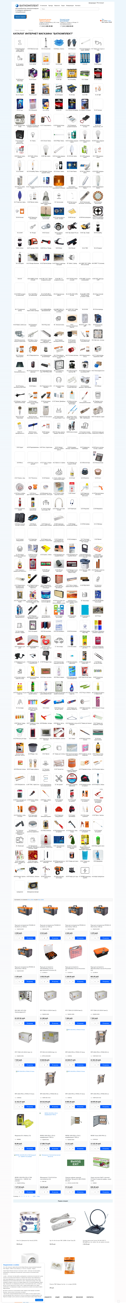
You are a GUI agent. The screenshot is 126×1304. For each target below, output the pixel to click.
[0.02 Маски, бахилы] (59, 42)
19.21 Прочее (45, 754)
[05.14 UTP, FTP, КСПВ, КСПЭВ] (72, 288)
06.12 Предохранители (33, 355)
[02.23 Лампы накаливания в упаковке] (59, 180)
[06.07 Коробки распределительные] (59, 334)
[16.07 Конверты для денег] (20, 640)
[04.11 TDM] (85, 242)
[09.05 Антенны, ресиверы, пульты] (33, 426)
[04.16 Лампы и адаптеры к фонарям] (59, 257)
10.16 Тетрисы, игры (20, 478)
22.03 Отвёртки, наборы (98, 784)
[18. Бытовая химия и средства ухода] (20, 671)
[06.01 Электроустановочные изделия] (72, 318)
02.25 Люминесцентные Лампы (85, 187)
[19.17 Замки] (72, 732)
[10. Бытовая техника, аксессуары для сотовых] (85, 426)
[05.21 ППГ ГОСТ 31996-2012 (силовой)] (72, 303)
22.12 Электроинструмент (46, 816)
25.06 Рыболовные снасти (46, 877)
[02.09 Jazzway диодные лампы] (59, 150)
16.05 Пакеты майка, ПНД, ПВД (85, 632)
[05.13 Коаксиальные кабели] (59, 288)
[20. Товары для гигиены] (59, 748)
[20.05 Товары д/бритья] (33, 763)
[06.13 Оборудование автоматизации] (46, 349)
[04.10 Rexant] (72, 242)
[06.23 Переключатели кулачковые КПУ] (85, 364)
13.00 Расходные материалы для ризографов (32, 556)
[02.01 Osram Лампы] (46, 134)
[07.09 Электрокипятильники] (85, 395)
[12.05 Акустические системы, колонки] (20, 518)
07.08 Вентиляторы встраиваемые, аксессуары (72, 402)
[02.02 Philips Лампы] (59, 134)
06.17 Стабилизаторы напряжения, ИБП (98, 356)
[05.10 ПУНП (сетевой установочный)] (20, 288)
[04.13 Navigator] (20, 257)
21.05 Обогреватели (20, 784)
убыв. (32, 899)
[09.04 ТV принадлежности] (20, 426)
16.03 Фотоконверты (59, 631)
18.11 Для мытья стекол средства (72, 693)
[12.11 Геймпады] (98, 518)
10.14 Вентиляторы (85, 462)
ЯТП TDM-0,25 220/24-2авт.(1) (99, 1010)
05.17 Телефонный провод (20, 310)
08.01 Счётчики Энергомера (20, 417)
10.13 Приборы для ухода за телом (72, 463)
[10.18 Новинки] (46, 472)
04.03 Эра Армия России (72, 232)
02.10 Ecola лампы (72, 156)
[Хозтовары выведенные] (98, 870)
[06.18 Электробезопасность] (20, 364)
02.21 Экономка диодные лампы (32, 187)
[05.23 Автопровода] (98, 303)
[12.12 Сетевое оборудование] (20, 533)
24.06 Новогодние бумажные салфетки (33, 862)
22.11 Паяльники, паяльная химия (32, 816)
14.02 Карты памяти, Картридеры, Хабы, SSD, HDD (32, 602)
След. (38, 1196)
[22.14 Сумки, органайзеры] (72, 809)
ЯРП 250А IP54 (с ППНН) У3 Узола (24, 1094)
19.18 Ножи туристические (98, 739)
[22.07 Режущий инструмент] (72, 794)
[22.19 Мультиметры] (46, 824)
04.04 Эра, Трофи (84, 232)
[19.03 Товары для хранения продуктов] (72, 702)
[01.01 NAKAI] (33, 58)
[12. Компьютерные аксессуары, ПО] (46, 502)
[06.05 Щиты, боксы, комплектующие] (33, 334)
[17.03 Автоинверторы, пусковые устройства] (98, 640)
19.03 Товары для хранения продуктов (72, 708)
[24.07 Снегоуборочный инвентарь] (46, 855)
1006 (34, 1196)
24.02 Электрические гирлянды (58, 846)
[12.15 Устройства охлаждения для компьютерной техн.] (59, 533)
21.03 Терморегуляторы (85, 769)
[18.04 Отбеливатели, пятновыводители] (72, 671)
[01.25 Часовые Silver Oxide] (20, 119)
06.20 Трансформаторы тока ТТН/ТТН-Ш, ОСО (46, 371)
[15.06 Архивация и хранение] (85, 610)
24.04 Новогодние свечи (98, 846)
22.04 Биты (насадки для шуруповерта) (19, 800)
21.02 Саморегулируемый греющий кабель (72, 770)
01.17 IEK (84, 94)
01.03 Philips (72, 64)
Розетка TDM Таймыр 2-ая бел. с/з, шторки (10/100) (63, 1284)
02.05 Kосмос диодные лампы (98, 141)
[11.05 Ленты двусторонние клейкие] (33, 487)
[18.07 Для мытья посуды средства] (20, 686)
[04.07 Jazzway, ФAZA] (33, 242)
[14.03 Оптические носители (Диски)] (46, 594)
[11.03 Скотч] (98, 472)
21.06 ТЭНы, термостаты (32, 784)
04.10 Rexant (72, 248)
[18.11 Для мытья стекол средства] (72, 686)
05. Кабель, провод (72, 263)
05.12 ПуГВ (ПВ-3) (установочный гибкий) (46, 294)
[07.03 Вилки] (98, 380)
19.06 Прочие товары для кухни (19, 724)
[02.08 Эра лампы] (46, 150)
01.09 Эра (58, 79)
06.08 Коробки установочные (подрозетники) (72, 341)
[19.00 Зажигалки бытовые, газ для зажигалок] (33, 702)
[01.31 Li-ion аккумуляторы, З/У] (98, 119)
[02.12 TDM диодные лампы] (98, 150)
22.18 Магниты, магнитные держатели (33, 831)
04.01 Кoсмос (45, 232)
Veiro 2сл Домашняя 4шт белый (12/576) (27, 1240)
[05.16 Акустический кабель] (98, 288)
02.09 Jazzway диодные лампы (59, 156)
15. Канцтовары (85, 600)
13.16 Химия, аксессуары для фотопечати (59, 586)
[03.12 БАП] (20, 226)
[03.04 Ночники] (20, 211)
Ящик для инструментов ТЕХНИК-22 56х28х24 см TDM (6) (25, 926)
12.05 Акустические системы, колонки (20, 524)
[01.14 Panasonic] (46, 88)
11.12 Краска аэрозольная (33, 509)
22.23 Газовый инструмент (98, 831)
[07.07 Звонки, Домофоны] (59, 395)
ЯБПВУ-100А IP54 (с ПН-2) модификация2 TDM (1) (72, 1136)
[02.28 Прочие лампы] (33, 196)
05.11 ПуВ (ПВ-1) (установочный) (33, 294)
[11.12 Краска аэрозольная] (33, 502)
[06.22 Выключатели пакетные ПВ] (72, 364)
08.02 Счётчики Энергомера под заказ (33, 417)
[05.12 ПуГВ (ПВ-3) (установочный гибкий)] (46, 288)
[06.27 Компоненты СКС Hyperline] (46, 380)
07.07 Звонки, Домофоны (58, 401)
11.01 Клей (72, 478)
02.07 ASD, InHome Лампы (33, 156)
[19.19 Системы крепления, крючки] (20, 748)
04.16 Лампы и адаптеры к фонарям (58, 264)
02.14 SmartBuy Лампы (33, 171)
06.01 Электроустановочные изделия (72, 326)
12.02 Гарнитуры (72, 508)
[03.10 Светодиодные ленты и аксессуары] (98, 211)
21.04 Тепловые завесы (98, 769)
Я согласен (39, 1300)
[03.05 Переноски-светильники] (33, 211)
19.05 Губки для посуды (98, 708)
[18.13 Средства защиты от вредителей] (98, 686)
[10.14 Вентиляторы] (85, 456)
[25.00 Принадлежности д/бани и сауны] (59, 855)
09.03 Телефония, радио (98, 416)
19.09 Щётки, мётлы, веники (59, 724)
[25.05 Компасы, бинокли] (33, 870)
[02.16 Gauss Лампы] (59, 165)
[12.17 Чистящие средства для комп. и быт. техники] (85, 533)
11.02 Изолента (85, 478)
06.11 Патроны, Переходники (20, 356)
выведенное (20, 892)
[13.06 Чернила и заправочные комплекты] (20, 564)
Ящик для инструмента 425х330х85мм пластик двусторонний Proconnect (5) (48, 968)
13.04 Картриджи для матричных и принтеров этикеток (85, 556)
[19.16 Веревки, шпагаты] (59, 732)
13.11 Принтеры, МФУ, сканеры (85, 570)
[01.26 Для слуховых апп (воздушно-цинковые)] (33, 119)
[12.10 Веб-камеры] (85, 518)
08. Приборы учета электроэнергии (98, 402)
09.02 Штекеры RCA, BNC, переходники (85, 417)
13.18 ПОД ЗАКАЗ (85, 585)
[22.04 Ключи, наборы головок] (33, 794)
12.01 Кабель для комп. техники (59, 509)
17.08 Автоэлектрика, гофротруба (71, 662)
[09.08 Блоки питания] (72, 426)
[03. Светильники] (59, 196)
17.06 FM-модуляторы (46, 662)
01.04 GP (85, 64)
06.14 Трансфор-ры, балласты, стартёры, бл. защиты (59, 356)
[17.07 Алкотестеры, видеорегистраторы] (59, 656)
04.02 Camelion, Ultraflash (59, 233)
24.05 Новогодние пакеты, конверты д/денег (20, 862)
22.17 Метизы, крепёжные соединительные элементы (20, 832)
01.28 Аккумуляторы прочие (59, 126)
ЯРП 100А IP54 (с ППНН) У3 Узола (75, 1094)
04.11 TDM (85, 248)
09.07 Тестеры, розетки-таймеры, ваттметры (59, 432)
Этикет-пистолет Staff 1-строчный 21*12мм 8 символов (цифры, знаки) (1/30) (101, 1179)
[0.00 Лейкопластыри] (33, 42)
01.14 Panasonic (46, 94)
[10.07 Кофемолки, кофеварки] (85, 441)
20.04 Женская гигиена (20, 769)
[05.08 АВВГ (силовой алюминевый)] (85, 272)
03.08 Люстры (72, 217)
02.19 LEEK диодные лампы (98, 172)
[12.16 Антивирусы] (72, 533)
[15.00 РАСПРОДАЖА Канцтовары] (98, 594)
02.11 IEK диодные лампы (85, 156)
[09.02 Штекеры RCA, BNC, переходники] (85, 410)
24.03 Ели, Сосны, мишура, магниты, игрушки (72, 847)
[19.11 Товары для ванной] (85, 717)
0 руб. (107, 21)
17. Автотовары (59, 646)
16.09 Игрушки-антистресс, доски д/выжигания (45, 648)
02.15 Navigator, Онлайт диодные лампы (46, 172)
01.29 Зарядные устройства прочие (72, 126)
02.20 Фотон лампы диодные (20, 187)
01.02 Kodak (59, 64)
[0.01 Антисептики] (46, 42)
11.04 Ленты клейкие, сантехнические (19, 494)
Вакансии (57, 5)
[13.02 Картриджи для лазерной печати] (59, 548)
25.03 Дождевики (98, 861)
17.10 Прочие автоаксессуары (98, 662)
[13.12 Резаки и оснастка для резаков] (98, 564)
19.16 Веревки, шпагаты (59, 738)
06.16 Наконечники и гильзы (85, 356)
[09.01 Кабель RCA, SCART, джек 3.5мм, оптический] (72, 410)
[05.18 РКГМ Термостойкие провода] (33, 303)
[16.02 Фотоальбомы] (46, 625)
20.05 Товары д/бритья (33, 769)
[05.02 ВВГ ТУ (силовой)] (98, 257)
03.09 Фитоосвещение (85, 217)
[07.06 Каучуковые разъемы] (46, 395)
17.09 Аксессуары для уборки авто (85, 662)
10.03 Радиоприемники (33, 447)
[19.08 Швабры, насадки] (46, 717)
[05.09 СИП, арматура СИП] (98, 272)
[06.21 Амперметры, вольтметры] (59, 364)
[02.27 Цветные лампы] (20, 196)
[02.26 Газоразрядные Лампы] (98, 180)
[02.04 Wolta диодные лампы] (85, 134)
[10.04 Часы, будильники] (46, 441)
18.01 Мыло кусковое (45, 677)
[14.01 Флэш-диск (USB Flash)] (20, 594)
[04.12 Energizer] (98, 242)
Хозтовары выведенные (98, 876)
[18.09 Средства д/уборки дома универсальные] (46, 686)
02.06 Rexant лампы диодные (20, 156)
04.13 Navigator (20, 263)
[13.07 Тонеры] (33, 564)
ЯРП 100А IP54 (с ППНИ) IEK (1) (100, 1094)
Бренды (51, 5)
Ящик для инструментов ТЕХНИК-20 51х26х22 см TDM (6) (50, 926)
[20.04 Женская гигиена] (20, 763)
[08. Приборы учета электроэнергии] (98, 395)
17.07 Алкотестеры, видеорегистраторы (59, 662)
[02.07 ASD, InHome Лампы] (33, 150)
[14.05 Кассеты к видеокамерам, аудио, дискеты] (72, 594)
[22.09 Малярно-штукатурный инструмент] (98, 794)
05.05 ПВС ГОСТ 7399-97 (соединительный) (45, 279)
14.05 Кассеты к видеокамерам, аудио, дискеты (72, 602)
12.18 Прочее (98, 539)
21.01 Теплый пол (59, 769)
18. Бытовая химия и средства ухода (19, 678)
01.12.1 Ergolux (20, 94)
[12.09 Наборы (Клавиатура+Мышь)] (72, 518)
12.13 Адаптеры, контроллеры (33, 540)
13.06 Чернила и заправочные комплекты (20, 570)
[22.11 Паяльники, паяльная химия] (33, 809)
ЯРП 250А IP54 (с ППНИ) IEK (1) (49, 1094)
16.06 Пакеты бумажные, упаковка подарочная (98, 632)
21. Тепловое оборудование (46, 770)
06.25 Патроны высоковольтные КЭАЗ (20, 386)
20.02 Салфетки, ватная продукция (85, 754)
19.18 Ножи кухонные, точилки (85, 739)
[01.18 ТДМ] (98, 88)
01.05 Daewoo (97, 64)
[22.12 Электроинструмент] (46, 809)
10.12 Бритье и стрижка (59, 462)
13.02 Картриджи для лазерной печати (58, 555)
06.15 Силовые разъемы (72, 355)
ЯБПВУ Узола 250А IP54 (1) (98, 1135)
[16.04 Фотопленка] (72, 625)
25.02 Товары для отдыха (85, 862)
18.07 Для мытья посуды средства (19, 693)
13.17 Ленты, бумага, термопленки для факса (72, 586)
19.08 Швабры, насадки (46, 723)
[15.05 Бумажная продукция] (72, 610)
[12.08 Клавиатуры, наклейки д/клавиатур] (59, 518)
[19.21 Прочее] (46, 748)
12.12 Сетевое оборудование (19, 540)
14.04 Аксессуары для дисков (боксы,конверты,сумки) (59, 602)
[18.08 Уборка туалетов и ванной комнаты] (33, 686)
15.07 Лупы (98, 616)
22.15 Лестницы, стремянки (85, 816)
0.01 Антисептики (45, 48)
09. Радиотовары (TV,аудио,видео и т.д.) (59, 417)
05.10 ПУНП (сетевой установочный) (19, 294)
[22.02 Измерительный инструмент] (85, 778)
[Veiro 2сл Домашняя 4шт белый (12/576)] (30, 1222)
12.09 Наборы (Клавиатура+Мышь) (72, 524)
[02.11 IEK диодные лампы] (85, 150)
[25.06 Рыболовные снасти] (46, 870)
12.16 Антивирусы (72, 539)
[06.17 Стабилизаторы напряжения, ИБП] (98, 349)
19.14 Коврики (33, 738)
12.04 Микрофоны (98, 508)
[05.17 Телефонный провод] (20, 303)
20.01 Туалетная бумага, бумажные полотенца (72, 754)
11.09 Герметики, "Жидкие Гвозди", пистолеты (84, 494)
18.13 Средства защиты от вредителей (98, 693)
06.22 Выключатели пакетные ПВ (72, 371)
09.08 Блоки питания (72, 432)
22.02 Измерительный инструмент (85, 785)
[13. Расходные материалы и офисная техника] (20, 548)
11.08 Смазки (72, 493)
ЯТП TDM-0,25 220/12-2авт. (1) (23, 1052)
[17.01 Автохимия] (72, 640)
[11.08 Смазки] (72, 487)
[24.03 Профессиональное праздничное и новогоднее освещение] (85, 840)
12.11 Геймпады (98, 524)
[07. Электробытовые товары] (59, 380)
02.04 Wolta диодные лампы (85, 141)
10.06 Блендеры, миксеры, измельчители (72, 448)
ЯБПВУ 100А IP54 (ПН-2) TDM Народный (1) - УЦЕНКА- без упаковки (23, 1179)
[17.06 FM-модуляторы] (46, 656)
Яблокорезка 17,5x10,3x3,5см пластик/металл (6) (48, 1178)
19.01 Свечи (46, 708)
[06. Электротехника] (59, 318)
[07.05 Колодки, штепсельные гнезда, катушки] (33, 395)
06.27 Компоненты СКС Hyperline (46, 386)
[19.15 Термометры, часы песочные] (46, 732)
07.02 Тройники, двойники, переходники (85, 386)
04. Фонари (33, 232)
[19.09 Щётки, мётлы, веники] (59, 717)
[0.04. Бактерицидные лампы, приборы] (85, 42)
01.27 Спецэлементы (45, 125)
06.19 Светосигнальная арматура (33, 371)
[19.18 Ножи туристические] (98, 732)
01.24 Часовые (98, 110)
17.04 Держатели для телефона (19, 662)
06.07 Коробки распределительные (59, 340)
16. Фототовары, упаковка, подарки (20, 632)
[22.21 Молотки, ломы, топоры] (72, 824)
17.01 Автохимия (72, 646)
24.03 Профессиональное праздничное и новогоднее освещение (85, 847)
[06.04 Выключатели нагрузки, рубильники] (20, 334)
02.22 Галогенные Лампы (45, 186)
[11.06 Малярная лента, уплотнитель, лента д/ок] (46, 487)
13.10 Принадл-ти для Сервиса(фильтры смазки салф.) (72, 571)
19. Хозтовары (20, 708)
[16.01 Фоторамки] (33, 625)
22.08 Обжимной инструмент (85, 800)
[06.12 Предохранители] (33, 349)
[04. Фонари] (33, 226)
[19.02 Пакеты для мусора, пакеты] (59, 702)
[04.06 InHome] (20, 242)
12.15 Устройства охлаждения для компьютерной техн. (59, 540)
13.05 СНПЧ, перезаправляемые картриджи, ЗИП (98, 556)
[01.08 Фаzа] (46, 73)
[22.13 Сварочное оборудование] (59, 809)
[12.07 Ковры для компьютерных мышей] (46, 518)
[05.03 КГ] (20, 272)
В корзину (30, 938)
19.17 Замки (72, 738)
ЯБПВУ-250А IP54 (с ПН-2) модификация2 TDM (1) (47, 1136)
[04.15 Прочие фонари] (46, 257)
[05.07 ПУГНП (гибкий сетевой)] (72, 272)
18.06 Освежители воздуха (98, 678)
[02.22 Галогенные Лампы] (46, 180)
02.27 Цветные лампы (20, 202)
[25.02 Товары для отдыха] (85, 855)
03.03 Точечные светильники (98, 202)
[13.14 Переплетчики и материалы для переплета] (33, 579)
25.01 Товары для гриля (72, 861)
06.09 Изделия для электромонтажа (85, 340)
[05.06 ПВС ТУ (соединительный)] (59, 272)
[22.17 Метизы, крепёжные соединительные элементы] (20, 824)
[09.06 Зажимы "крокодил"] (46, 426)
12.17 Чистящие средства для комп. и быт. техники (85, 540)
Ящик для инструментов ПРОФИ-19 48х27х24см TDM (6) (101, 926)
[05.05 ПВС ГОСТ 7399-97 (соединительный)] (46, 272)
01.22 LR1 (58, 110)
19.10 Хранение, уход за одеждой (72, 724)
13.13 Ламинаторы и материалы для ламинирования (20, 586)
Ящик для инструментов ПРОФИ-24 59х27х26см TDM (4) (75, 926)
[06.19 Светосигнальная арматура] (33, 364)
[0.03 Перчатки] (72, 42)
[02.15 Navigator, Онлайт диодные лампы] (46, 165)
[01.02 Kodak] (59, 58)
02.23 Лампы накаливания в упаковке (59, 187)
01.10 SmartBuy (72, 79)
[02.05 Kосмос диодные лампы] (98, 134)
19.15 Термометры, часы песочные (46, 739)
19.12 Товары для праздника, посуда (98, 724)
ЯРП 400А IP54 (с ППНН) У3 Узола (75, 1052)
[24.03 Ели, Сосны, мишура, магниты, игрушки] (72, 840)
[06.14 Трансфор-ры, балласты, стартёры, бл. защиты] (59, 349)
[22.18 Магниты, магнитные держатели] (33, 824)
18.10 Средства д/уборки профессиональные (58, 693)
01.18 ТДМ (98, 94)
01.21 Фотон (46, 110)
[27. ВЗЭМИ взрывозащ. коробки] (85, 870)
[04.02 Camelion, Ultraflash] (59, 226)
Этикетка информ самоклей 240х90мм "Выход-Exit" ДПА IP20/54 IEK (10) (75, 1179)
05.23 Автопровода (98, 309)
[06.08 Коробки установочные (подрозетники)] (72, 334)
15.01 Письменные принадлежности (20, 616)
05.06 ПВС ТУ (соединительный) (59, 279)
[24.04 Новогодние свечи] (98, 840)
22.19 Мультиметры (46, 830)
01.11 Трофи (85, 79)
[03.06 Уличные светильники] (46, 211)
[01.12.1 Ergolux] (20, 88)
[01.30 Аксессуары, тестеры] (85, 119)
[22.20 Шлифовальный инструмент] (59, 824)
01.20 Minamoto (33, 110)
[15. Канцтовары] (85, 594)
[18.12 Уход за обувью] (85, 686)
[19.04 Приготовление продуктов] (85, 702)
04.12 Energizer (98, 248)
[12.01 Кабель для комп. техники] (59, 502)
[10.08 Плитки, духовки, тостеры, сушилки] (98, 441)
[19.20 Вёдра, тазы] (33, 748)
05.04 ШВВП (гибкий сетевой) (33, 279)
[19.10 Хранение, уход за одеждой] (72, 717)
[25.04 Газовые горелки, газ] (20, 870)
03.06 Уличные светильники (46, 218)
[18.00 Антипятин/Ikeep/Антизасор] (33, 671)
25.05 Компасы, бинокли (33, 876)
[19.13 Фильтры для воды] (20, 732)
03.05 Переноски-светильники (32, 218)
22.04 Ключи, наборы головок (32, 800)
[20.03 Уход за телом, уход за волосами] (98, 748)
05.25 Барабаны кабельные (33, 325)
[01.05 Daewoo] (98, 58)
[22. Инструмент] (59, 778)
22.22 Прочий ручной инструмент (85, 831)
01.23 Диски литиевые (85, 110)
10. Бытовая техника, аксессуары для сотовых (84, 432)
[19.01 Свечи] (46, 702)
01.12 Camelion (98, 79)
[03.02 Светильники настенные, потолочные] (85, 196)
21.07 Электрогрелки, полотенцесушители (45, 785)
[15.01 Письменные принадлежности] (20, 610)
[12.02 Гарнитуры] (72, 502)
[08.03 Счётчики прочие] (46, 410)
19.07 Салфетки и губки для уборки (33, 724)
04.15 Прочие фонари (45, 263)
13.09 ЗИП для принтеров (59, 570)
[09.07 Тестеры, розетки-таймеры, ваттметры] (59, 426)
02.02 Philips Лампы (59, 140)
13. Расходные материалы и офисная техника (20, 556)
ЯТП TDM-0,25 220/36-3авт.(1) (73, 1010)
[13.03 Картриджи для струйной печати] (72, 548)
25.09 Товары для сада (72, 876)
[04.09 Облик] (59, 242)
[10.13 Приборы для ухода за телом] (72, 456)
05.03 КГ (20, 278)
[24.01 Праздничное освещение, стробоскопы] (46, 840)
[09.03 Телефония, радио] (98, 410)
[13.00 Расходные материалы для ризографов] (33, 548)
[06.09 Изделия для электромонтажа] (85, 334)
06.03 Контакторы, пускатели (98, 325)
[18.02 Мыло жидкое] (59, 671)
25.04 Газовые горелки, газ (20, 877)
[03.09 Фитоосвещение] (85, 211)
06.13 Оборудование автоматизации (46, 356)
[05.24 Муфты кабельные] (20, 318)
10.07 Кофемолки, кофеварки (85, 448)
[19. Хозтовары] (20, 702)
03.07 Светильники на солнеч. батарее (59, 218)
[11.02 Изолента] (85, 472)
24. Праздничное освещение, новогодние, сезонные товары (32, 847)
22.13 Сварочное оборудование (59, 816)
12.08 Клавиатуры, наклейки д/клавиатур (59, 524)
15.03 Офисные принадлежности (46, 616)
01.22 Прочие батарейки (72, 110)
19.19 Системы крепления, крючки (20, 754)
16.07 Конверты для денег (20, 647)
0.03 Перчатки (72, 48)
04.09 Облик (59, 248)
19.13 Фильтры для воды (19, 738)
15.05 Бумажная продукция (72, 616)
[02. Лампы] (33, 134)
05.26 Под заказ (46, 324)
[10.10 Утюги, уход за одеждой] (33, 456)
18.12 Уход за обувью (85, 692)
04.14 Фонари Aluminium (33, 263)
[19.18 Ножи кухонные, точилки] (85, 732)
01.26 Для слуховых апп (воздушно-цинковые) (32, 126)
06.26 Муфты (32, 386)
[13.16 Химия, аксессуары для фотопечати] (59, 579)
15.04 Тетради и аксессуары (59, 616)
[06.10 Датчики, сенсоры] (98, 334)
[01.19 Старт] (20, 104)
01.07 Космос (32, 79)
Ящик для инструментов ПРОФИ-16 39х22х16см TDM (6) (25, 967)
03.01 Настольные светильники (72, 202)
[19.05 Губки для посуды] (98, 702)
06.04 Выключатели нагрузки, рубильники (19, 340)
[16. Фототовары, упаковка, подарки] (20, 625)
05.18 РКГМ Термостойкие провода (33, 310)
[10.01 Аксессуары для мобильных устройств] (98, 426)
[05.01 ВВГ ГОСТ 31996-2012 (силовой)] (85, 257)
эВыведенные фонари (33, 892)
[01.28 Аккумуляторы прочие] (59, 119)
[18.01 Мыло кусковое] (46, 671)
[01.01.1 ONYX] (46, 58)
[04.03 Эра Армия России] (72, 226)
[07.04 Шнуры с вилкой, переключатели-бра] (20, 395)
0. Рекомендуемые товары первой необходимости (20, 50)
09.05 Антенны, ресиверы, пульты (33, 432)
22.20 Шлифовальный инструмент (59, 831)
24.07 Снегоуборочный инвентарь (46, 862)
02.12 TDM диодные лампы (98, 156)
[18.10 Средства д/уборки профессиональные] (59, 686)
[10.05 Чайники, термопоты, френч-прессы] (59, 441)
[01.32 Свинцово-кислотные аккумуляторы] (20, 134)
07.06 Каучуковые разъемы (45, 402)
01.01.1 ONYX (45, 64)
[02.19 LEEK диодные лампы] (98, 165)
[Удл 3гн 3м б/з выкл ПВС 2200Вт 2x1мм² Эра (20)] (63, 1222)
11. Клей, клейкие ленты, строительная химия (58, 478)
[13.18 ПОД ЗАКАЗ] (85, 579)
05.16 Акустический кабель (98, 294)
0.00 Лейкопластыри (33, 48)
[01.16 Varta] (72, 88)
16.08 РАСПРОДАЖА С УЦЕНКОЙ (33, 647)
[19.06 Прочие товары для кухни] (20, 717)
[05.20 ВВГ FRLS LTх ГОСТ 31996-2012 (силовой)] (59, 303)
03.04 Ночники (19, 217)
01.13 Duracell (32, 94)
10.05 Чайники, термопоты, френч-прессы (59, 448)
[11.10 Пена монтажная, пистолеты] (98, 487)
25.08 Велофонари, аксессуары (59, 877)
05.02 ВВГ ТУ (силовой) (98, 263)
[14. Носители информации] (98, 579)
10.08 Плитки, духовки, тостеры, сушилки (98, 448)
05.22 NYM (85, 309)
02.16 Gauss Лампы (59, 171)
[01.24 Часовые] (98, 104)
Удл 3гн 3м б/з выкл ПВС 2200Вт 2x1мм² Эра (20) (62, 1240)
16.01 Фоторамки (32, 631)
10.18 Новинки (46, 478)
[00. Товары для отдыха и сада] (98, 42)
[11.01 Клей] (72, 472)
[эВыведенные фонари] (33, 886)
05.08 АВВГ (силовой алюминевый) (84, 279)
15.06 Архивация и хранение (85, 616)
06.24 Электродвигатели (98, 370)
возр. (29, 899)
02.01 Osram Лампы (46, 140)
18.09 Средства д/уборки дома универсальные (45, 693)
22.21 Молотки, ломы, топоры (72, 831)
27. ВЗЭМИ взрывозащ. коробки (85, 877)
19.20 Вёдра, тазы (33, 754)
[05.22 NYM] (85, 303)
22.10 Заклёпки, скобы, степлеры (20, 816)
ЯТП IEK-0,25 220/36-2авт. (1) (48, 1052)
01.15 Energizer (59, 94)
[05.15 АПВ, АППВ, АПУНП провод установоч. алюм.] (85, 288)
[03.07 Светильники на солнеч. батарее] (59, 211)
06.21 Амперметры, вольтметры (59, 371)
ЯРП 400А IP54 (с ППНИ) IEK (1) (100, 1052)
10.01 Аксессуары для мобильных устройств (98, 432)
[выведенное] (20, 886)
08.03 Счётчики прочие (46, 416)
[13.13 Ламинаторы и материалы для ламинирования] (20, 579)
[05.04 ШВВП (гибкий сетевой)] (33, 272)
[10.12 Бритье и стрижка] (59, 456)
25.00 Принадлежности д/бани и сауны (59, 862)
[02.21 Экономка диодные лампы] (33, 180)
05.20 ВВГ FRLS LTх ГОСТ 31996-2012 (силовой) (59, 310)
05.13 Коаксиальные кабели (59, 294)
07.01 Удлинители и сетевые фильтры (72, 386)
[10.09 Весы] (20, 456)
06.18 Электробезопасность (19, 371)
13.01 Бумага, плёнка (45, 554)
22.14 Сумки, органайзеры (72, 816)
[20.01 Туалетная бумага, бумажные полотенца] (72, 748)
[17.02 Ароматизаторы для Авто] (85, 640)
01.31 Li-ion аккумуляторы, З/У (98, 126)
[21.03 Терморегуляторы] (85, 763)
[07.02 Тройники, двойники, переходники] (85, 380)
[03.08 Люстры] (72, 211)
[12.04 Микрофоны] (98, 502)
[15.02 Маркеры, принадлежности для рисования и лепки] (33, 610)
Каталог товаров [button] (20, 16)
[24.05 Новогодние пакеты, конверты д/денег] (20, 855)
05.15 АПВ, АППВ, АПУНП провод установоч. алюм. (85, 295)
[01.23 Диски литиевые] (85, 104)
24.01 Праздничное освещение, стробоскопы (45, 846)
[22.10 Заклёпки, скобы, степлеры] (20, 809)
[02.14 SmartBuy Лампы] (33, 165)
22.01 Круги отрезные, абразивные (72, 785)
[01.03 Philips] (72, 58)
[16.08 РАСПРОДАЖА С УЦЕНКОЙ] (33, 640)
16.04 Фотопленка (72, 631)
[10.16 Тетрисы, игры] (20, 472)
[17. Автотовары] (59, 640)
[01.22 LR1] (59, 104)
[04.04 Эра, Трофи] (85, 226)
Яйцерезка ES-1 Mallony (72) (23, 1135)
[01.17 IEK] (85, 88)
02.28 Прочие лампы (33, 202)
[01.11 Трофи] (85, 73)
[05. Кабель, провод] (72, 257)
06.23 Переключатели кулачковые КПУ (85, 371)
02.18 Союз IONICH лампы (85, 172)
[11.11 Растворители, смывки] (20, 502)
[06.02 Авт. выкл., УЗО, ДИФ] (85, 318)
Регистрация (100, 2)
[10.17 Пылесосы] (33, 472)
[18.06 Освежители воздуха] (98, 671)
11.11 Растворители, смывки (20, 509)
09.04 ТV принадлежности (20, 432)
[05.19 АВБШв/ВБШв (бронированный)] (46, 303)
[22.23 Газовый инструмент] (98, 824)
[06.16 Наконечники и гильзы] (85, 349)
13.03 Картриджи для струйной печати (71, 555)
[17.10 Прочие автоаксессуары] (98, 656)
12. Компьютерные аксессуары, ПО (46, 509)
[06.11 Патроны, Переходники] (20, 349)
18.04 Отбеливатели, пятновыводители (72, 678)
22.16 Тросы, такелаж (98, 815)
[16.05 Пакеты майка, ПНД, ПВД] (85, 625)
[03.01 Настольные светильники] (72, 196)
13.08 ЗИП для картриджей (46, 570)
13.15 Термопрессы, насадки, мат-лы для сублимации (45, 586)
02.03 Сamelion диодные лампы (72, 141)
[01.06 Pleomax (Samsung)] (20, 73)
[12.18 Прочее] (98, 533)
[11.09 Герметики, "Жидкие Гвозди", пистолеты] (85, 487)
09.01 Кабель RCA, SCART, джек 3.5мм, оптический (72, 418)
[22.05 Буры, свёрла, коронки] (46, 794)
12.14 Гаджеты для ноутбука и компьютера (46, 540)
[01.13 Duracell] (33, 88)
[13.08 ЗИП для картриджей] (46, 564)
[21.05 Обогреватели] (20, 778)
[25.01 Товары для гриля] (72, 855)
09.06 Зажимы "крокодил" (46, 432)
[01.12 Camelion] (98, 73)
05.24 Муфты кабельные (19, 324)
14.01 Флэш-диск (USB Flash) (20, 601)
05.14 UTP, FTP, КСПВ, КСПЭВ (72, 294)
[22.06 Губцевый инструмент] (59, 794)
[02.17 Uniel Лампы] (72, 165)
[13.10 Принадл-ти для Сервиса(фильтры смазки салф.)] (72, 564)
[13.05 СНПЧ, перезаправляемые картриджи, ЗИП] (98, 548)
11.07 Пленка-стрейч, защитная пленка (58, 494)
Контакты (77, 5)
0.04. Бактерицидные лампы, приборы (85, 49)
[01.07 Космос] (33, 73)
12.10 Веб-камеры (85, 524)
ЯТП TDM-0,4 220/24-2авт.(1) (48, 1010)
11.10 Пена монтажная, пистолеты (98, 494)
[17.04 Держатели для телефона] (20, 656)
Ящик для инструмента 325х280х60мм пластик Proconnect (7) (75, 968)
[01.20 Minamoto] (33, 104)
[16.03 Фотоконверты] (59, 625)
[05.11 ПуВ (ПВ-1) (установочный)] (33, 288)
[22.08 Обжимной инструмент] (85, 794)
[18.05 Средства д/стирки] (85, 671)
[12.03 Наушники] (85, 502)
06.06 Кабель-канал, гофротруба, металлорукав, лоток (45, 341)
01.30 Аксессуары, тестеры (85, 126)
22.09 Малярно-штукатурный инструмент (98, 801)
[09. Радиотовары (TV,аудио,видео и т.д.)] (59, 410)
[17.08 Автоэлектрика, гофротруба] (72, 656)
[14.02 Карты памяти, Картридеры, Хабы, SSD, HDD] (33, 594)
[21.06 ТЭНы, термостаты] (33, 778)
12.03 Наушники (85, 508)
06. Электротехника (59, 324)
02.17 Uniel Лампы (72, 171)
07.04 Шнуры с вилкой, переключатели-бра (20, 402)
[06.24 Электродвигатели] (98, 364)
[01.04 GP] (85, 58)
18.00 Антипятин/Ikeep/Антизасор (33, 678)
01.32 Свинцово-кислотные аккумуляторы (20, 142)
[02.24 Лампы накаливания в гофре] (72, 180)
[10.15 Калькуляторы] (98, 456)
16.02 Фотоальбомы (46, 631)
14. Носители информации (98, 586)
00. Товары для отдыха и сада (97, 49)
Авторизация (92, 2)
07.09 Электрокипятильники (85, 402)
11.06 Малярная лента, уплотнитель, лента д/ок (46, 494)
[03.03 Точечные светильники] (98, 196)
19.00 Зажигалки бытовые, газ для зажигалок (32, 709)
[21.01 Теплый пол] (59, 763)
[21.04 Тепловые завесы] (98, 763)
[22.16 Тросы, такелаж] (98, 809)
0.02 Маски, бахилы (59, 48)
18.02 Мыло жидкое (59, 677)
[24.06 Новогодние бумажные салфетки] (33, 855)
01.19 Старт (20, 110)
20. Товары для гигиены (59, 754)
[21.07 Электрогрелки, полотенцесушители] (46, 778)
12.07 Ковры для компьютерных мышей (46, 524)
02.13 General (19, 171)
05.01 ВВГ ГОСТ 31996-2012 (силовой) (85, 264)
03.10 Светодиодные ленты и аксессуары (98, 218)
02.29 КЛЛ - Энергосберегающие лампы (46, 203)
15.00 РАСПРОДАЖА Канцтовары (98, 601)
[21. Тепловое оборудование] (46, 763)
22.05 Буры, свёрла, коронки (46, 800)
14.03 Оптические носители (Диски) (45, 601)
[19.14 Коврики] (33, 732)
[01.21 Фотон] (46, 104)
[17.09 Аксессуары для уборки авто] (85, 656)
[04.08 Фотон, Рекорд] (46, 242)
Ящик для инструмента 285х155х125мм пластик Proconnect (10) (101, 968)
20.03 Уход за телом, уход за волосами (98, 754)
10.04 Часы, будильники (46, 447)
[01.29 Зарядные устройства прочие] (72, 119)
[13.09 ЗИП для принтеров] (59, 564)
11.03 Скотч (98, 478)
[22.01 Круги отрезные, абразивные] (72, 778)
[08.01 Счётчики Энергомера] (20, 410)
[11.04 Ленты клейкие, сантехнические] (20, 487)
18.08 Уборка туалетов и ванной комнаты (32, 693)
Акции (63, 5)
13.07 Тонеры (32, 570)
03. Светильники (59, 202)
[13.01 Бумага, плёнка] (46, 548)
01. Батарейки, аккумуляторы (20, 65)
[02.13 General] (20, 165)
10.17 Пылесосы (33, 478)
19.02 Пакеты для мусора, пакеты (59, 708)
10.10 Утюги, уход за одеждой (32, 463)
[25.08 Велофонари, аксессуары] (59, 870)
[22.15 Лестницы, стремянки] (85, 809)
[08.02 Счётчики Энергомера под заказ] (33, 410)
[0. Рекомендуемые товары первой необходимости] (20, 42)
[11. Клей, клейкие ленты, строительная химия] (59, 472)
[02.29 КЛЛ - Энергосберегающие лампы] (46, 196)
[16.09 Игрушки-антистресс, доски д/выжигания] (46, 640)
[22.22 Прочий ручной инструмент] (85, 824)
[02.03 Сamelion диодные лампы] (72, 134)
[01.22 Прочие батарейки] (72, 104)
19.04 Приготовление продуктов (85, 708)
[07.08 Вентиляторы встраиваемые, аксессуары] (72, 395)
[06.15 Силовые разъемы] (72, 349)
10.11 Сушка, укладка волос (46, 463)
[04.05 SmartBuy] (98, 226)
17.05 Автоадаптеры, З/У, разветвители (33, 662)
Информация (70, 5)
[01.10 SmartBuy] (72, 73)
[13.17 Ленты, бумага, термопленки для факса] (72, 579)
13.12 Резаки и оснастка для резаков (98, 570)
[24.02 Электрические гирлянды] (59, 840)
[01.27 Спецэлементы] (46, 119)
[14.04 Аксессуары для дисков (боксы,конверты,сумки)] (59, 594)
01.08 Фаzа (46, 79)
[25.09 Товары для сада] (72, 870)
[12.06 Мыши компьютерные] (33, 518)
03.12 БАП (20, 232)
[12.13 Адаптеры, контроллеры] (33, 533)
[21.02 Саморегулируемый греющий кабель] (72, 763)
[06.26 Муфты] (33, 380)
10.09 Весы (20, 462)
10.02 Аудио (20, 447)
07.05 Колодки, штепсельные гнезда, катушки (32, 402)
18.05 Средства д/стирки (85, 677)
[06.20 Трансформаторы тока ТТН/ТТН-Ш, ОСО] (46, 364)
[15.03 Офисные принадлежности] (46, 610)
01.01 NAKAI (33, 64)
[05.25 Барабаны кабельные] (33, 318)
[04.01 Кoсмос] (46, 226)
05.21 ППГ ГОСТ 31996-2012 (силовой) (72, 310)
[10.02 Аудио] (20, 441)
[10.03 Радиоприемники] (33, 441)
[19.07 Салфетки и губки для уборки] (33, 717)
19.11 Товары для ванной (84, 723)
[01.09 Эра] (59, 73)
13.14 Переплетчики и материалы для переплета (32, 586)
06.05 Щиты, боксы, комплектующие (33, 340)
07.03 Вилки (98, 386)
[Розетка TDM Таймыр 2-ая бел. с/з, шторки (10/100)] (63, 1265)
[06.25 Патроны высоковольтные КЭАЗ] (20, 380)
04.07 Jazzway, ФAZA (32, 248)
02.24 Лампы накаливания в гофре (71, 187)
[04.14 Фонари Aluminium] (33, 257)
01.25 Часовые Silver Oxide (19, 126)
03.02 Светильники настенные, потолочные (85, 202)
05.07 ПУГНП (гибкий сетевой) (72, 279)
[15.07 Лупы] (98, 610)
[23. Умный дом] (20, 840)
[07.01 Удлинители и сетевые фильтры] (72, 380)
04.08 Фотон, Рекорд (46, 248)
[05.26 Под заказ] (46, 318)
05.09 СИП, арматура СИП (97, 279)
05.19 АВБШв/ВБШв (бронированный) (46, 310)
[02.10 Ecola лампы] (72, 150)
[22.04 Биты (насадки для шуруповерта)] (20, 794)
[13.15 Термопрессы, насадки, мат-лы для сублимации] (46, 579)
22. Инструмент (59, 784)
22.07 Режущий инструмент (72, 800)
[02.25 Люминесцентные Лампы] (85, 180)
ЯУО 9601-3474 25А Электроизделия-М (20, 1011)
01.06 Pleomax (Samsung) (20, 80)
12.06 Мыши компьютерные (33, 524)
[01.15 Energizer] (59, 88)
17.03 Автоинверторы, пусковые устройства (98, 647)
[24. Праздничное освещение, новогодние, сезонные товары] (33, 840)
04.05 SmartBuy (98, 232)
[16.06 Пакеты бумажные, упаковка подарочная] (98, 625)
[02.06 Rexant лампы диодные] (20, 150)
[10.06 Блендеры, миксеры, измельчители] (72, 441)
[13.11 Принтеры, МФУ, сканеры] (85, 564)
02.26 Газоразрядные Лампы (98, 187)
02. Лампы (33, 140)
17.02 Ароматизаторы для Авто (85, 647)
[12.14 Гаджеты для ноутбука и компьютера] (46, 533)
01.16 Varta (72, 94)
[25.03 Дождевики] (98, 855)
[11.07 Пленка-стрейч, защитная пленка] (59, 487)
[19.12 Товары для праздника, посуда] (98, 717)
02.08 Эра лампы (45, 156)
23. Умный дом (20, 846)
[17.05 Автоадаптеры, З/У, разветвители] (33, 656)
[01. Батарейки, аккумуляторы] (20, 58)
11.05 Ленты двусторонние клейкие (33, 494)
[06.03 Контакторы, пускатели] (98, 318)
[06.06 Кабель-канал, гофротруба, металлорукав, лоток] (46, 334)
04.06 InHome (19, 248)
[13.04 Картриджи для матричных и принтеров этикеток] (85, 548)
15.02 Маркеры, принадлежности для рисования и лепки (32, 617)
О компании (43, 5)
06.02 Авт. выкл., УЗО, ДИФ (85, 325)
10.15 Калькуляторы (98, 462)
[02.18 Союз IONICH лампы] (85, 165)
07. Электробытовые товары (59, 386)
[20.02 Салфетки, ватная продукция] (85, 748)
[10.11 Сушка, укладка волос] (46, 456)
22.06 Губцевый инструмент (59, 800)
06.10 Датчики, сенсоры (98, 340)
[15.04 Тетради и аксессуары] (59, 610)
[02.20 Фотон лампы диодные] (20, 180)
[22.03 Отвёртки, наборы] (98, 778)
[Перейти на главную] (27, 9)
